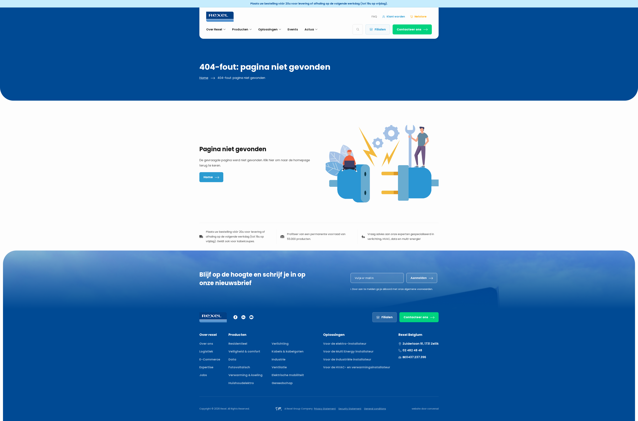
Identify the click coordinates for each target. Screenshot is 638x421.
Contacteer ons (409, 29)
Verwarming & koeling (245, 375)
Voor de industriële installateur (347, 359)
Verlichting (280, 343)
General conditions (375, 408)
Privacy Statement (325, 408)
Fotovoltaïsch (239, 367)
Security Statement (349, 408)
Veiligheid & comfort (244, 351)
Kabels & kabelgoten (288, 351)
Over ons (206, 343)
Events (293, 29)
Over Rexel (214, 29)
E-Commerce (209, 359)
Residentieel (237, 343)
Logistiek (206, 351)
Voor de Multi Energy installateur (348, 351)
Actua (309, 29)
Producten (240, 29)
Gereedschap (282, 383)
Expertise (206, 367)
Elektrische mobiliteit (288, 375)
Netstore (420, 16)
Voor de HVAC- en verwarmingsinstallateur (356, 367)
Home (203, 78)
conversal (433, 408)
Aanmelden (419, 278)
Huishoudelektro (241, 383)
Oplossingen (268, 29)
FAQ (374, 16)
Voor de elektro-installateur (344, 343)
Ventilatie (279, 367)
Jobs (203, 375)
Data (232, 359)
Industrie (278, 359)
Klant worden (396, 16)
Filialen (380, 29)
